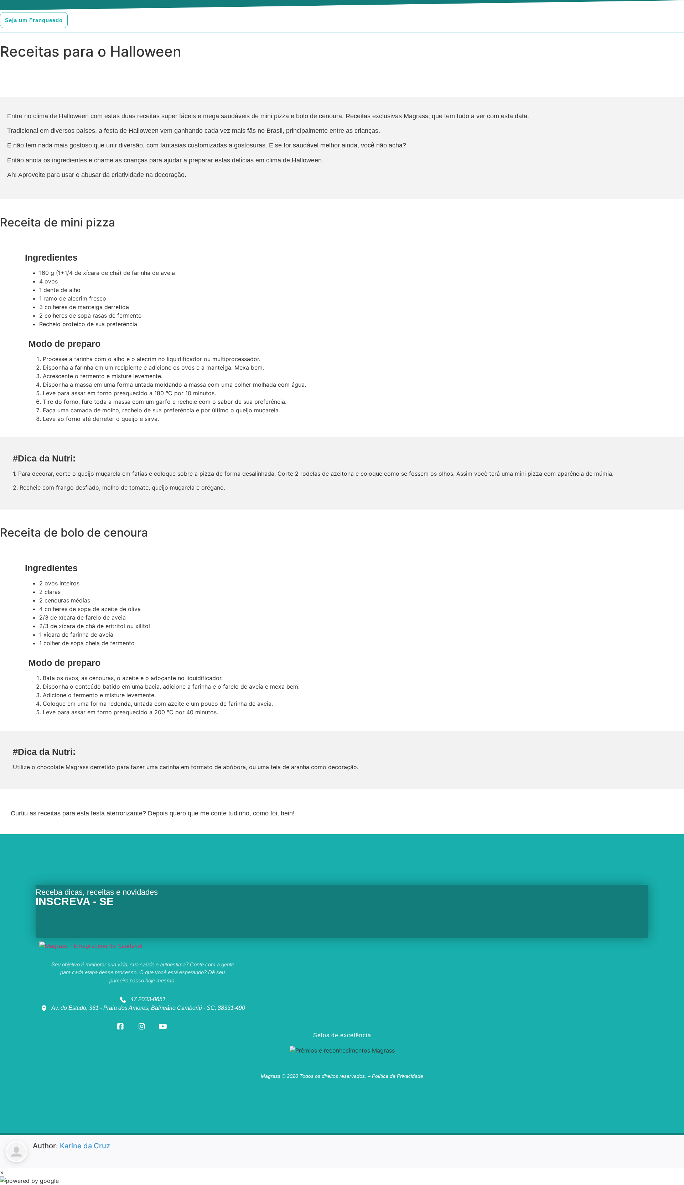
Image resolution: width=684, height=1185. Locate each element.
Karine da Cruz (85, 1146)
